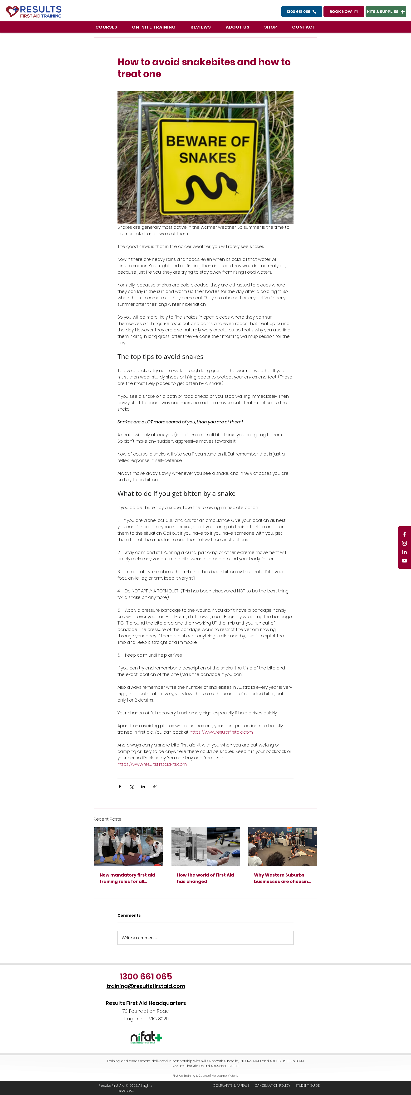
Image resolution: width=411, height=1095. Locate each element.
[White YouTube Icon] (404, 560)
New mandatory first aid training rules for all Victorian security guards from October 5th (127, 878)
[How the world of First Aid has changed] (205, 846)
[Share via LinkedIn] (143, 786)
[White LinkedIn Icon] (404, 552)
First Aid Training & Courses (191, 1076)
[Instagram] (404, 543)
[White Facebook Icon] (404, 534)
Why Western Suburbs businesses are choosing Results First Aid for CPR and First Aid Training (282, 878)
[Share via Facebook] (119, 786)
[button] (106, 27)
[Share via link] (154, 786)
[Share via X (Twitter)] (131, 786)
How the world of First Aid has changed (205, 878)
